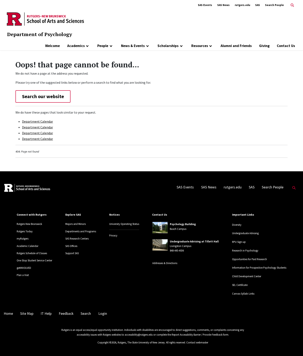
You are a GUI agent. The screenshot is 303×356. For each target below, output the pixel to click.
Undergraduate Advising (245, 233)
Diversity (236, 224)
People (102, 45)
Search (86, 313)
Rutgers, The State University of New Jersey (141, 342)
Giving (264, 45)
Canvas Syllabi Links (243, 293)
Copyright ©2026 (106, 342)
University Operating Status (124, 224)
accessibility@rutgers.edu (139, 334)
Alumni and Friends (236, 45)
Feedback (66, 313)
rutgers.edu (242, 5)
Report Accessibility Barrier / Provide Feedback (197, 334)
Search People (274, 5)
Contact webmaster (197, 342)
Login (102, 313)
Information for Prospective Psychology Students (259, 267)
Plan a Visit (23, 275)
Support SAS (72, 253)
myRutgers (22, 238)
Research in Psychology (245, 250)
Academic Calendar (27, 246)
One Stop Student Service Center (34, 260)
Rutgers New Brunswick (29, 224)
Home (8, 313)
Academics (76, 45)
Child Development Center (246, 276)
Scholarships (168, 45)
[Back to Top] (294, 346)
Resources (199, 45)
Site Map (26, 313)
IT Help (46, 313)
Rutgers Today (25, 231)
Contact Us (286, 45)
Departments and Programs (80, 231)
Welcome (52, 45)
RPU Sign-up (239, 241)
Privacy (113, 235)
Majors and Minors (75, 224)
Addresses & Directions (164, 263)
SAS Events (205, 5)
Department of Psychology (39, 34)
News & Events (133, 45)
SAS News (223, 5)
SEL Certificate (240, 285)
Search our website (43, 96)
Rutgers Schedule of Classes (32, 253)
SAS (257, 5)
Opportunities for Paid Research (249, 259)
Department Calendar (37, 121)
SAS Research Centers (77, 238)
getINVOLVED (24, 267)
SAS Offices (71, 246)
